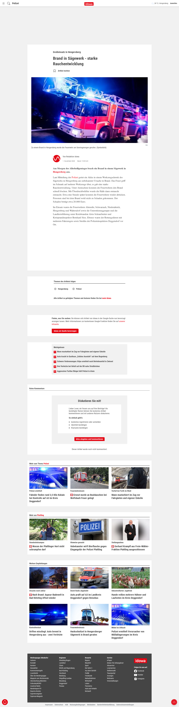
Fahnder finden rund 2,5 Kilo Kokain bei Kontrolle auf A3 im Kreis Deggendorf (47, 498)
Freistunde (88, 676)
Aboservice (110, 665)
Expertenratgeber (36, 694)
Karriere (33, 665)
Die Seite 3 (88, 668)
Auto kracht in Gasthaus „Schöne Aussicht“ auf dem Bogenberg (82, 356)
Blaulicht (88, 663)
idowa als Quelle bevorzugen (65, 331)
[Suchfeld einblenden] (8, 3)
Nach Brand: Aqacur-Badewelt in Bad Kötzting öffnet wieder (46, 596)
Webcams (110, 678)
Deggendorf (63, 683)
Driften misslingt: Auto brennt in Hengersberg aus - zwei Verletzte (45, 633)
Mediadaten (91, 705)
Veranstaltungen (112, 681)
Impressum (49, 705)
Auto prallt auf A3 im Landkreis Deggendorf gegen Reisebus (85, 596)
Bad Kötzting (63, 671)
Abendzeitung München (38, 681)
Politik (87, 673)
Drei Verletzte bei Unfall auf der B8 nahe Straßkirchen (78, 366)
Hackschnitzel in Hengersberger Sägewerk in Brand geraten (86, 633)
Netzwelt (88, 691)
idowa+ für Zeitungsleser (115, 663)
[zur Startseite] (141, 660)
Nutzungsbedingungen (77, 705)
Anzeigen (110, 676)
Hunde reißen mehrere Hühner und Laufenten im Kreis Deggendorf (129, 596)
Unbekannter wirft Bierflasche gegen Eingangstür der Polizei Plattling (88, 548)
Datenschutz (59, 705)
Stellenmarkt (111, 671)
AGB (66, 705)
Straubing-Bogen (64, 660)
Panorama (88, 686)
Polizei (15, 3)
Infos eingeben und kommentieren (89, 439)
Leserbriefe (34, 673)
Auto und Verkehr (91, 689)
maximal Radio (35, 686)
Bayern (87, 660)
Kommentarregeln (36, 671)
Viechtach (62, 673)
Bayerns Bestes (35, 691)
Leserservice (111, 668)
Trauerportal (111, 673)
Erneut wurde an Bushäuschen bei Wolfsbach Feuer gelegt (88, 496)
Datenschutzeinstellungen (125, 705)
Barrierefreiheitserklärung (105, 705)
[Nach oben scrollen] (174, 702)
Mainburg (62, 676)
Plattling (40, 515)
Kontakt (33, 663)
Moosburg (62, 681)
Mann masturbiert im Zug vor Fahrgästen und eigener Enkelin (81, 351)
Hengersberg (59, 171)
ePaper (109, 660)
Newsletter (34, 668)
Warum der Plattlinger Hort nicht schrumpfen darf (46, 548)
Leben (87, 683)
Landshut (62, 663)
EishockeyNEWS (35, 683)
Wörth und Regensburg (67, 668)
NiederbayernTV (35, 689)
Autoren (33, 660)
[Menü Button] (3, 3)
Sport (87, 665)
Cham (61, 665)
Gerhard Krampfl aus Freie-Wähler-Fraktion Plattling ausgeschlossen (130, 548)
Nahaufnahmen (90, 678)
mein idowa (106, 298)
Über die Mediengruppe (38, 676)
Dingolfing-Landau (65, 678)
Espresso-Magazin (36, 696)
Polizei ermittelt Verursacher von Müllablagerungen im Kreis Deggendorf (128, 634)
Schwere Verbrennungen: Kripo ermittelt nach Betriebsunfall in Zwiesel (85, 361)
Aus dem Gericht (90, 671)
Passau (61, 686)
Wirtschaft (88, 681)
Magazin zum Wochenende (39, 678)
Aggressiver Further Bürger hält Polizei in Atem (75, 371)
